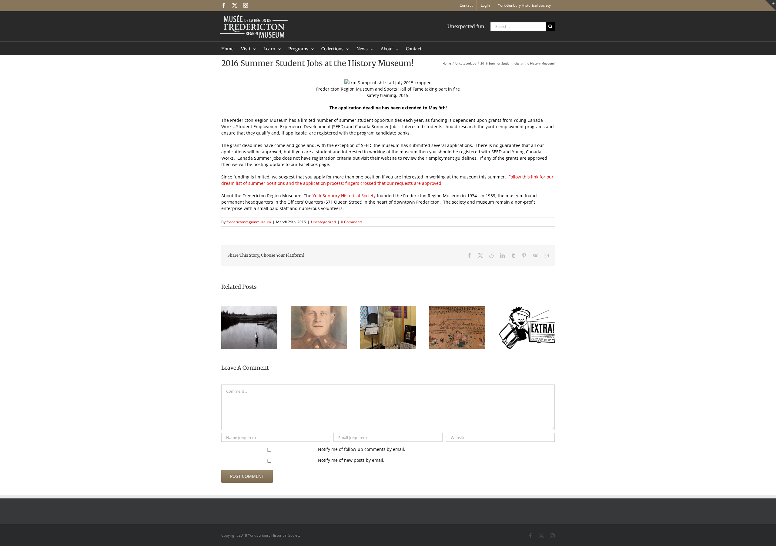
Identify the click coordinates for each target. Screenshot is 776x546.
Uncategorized (323, 222)
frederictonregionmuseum (248, 222)
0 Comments (352, 222)
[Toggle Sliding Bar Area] (770, 5)
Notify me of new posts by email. (351, 460)
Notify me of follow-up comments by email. (361, 449)
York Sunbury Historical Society (344, 195)
